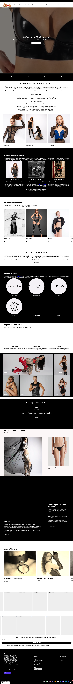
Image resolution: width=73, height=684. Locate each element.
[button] (69, 4)
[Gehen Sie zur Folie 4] (14, 448)
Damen (5, 372)
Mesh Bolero (50, 238)
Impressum (36, 654)
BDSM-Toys (47, 261)
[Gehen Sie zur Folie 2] (24, 448)
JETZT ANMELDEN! (36, 642)
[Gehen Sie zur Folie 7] (23, 457)
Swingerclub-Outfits (24, 110)
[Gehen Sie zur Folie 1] (27, 456)
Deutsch (66, 0)
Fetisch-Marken (19, 276)
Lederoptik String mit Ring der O (52, 467)
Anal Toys (61, 660)
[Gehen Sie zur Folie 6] (27, 473)
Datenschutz (36, 656)
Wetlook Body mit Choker (29, 238)
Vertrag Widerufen (38, 669)
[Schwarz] (4, 241)
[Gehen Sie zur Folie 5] (26, 446)
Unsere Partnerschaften (38, 661)
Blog (35, 667)
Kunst (61, 662)
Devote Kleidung (63, 656)
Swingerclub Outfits (63, 659)
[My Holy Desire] (7, 4)
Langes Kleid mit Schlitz (7, 238)
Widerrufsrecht (37, 657)
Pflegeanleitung (37, 663)
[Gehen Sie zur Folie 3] (24, 442)
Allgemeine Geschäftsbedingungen (38, 660)
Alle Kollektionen (59, 372)
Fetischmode (41, 88)
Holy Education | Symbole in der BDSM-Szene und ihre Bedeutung (14, 579)
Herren (22, 394)
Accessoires (5, 144)
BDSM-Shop (30, 88)
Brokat (61, 654)
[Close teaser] (10, 681)
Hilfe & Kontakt (37, 664)
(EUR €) (61, 0)
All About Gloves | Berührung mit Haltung (45, 578)
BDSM (26, 144)
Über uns (35, 666)
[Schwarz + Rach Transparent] (71, 241)
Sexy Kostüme (62, 657)
